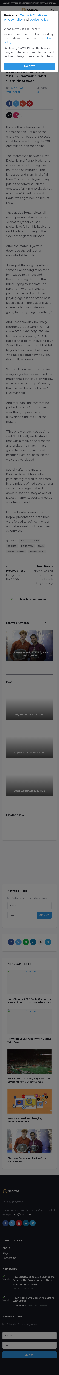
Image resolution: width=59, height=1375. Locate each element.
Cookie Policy (38, 19)
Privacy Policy (13, 19)
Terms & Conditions (34, 15)
